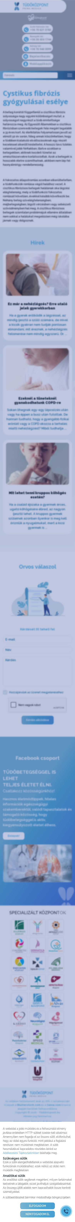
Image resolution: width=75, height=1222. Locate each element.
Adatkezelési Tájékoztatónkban (21, 1152)
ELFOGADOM (37, 1205)
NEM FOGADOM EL (38, 1213)
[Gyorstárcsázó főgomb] (66, 1211)
